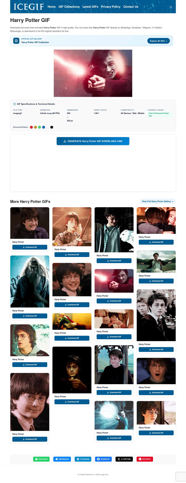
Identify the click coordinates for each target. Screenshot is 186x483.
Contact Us (130, 6)
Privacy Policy (110, 6)
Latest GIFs (90, 6)
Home (52, 6)
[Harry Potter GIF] (29, 223)
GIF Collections (69, 6)
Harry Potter (18, 241)
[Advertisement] (93, 168)
